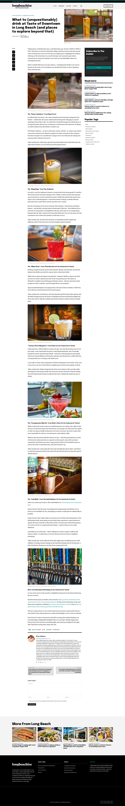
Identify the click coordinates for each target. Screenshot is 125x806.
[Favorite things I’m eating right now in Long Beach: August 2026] (24, 734)
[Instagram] (38, 662)
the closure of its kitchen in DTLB (60, 604)
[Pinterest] (13, 58)
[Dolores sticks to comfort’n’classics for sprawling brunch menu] (101, 734)
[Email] (13, 65)
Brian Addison (25, 37)
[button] (81, 6)
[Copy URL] (13, 69)
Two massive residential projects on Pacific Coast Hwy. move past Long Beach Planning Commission (70, 671)
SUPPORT (92, 762)
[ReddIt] (13, 62)
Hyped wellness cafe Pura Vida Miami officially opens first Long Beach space (74, 746)
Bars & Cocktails (36, 629)
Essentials (49, 629)
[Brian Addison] (31, 649)
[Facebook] (13, 52)
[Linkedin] (40, 662)
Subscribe (99, 67)
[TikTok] (43, 662)
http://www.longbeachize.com (43, 638)
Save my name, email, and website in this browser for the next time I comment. (48, 701)
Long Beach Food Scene (28, 15)
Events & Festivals (16, 15)
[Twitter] (13, 55)
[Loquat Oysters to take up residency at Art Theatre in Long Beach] (50, 734)
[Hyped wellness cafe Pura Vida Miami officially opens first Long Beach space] (75, 734)
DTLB (43, 629)
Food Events (56, 629)
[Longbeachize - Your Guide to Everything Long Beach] (22, 6)
